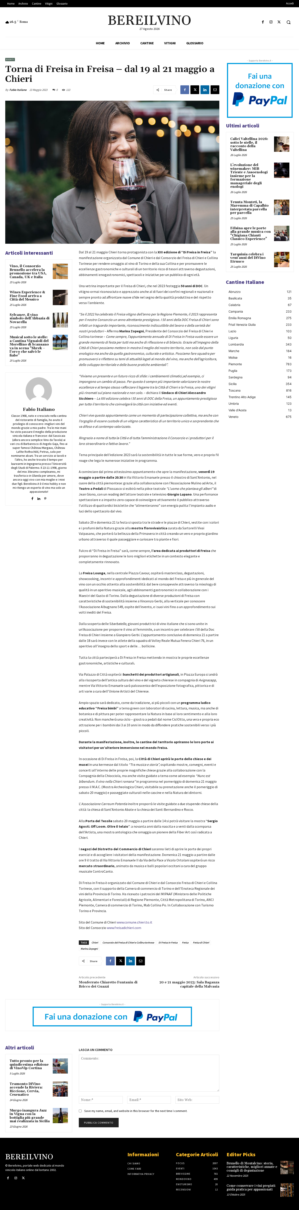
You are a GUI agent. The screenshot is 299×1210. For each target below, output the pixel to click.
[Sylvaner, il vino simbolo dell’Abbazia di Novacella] (60, 320)
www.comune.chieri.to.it (134, 922)
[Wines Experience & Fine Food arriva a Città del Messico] (60, 297)
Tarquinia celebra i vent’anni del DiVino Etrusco (248, 258)
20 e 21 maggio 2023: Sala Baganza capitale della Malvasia (189, 984)
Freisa (185, 942)
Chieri (94, 942)
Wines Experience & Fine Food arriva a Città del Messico (27, 296)
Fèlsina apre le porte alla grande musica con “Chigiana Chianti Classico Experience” (250, 233)
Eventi (10, 59)
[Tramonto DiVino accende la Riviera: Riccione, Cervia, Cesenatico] (60, 1089)
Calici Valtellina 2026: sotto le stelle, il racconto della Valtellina (249, 144)
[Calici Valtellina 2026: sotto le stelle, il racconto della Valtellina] (281, 144)
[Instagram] (271, 22)
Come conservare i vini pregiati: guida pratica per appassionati (251, 1188)
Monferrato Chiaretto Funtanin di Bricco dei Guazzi (108, 984)
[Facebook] (263, 22)
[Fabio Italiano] (39, 390)
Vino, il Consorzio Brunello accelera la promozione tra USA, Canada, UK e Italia (28, 271)
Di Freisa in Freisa (168, 942)
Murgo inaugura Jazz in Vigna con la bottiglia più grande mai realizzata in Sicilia (30, 1116)
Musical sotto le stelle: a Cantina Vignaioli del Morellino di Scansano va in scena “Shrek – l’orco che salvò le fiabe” (29, 346)
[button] (288, 22)
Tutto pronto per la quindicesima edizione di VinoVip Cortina (29, 1064)
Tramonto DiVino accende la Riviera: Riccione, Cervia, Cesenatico (26, 1089)
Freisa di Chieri (201, 942)
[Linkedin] (205, 89)
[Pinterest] (45, 497)
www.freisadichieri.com (124, 927)
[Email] (215, 89)
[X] (279, 22)
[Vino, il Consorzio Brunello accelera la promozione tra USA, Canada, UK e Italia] (60, 271)
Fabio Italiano (17, 90)
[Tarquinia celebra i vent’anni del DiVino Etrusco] (281, 259)
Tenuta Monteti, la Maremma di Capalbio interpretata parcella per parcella (249, 207)
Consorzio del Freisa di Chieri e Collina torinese (128, 942)
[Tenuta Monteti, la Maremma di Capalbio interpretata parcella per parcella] (281, 207)
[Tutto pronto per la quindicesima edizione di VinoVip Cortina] (60, 1066)
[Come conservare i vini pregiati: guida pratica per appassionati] (287, 1190)
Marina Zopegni (89, 948)
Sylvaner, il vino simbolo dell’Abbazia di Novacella (29, 318)
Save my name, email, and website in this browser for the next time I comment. (135, 1111)
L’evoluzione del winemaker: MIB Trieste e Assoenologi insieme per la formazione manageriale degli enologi (249, 176)
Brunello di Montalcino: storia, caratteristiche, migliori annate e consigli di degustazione (252, 1167)
